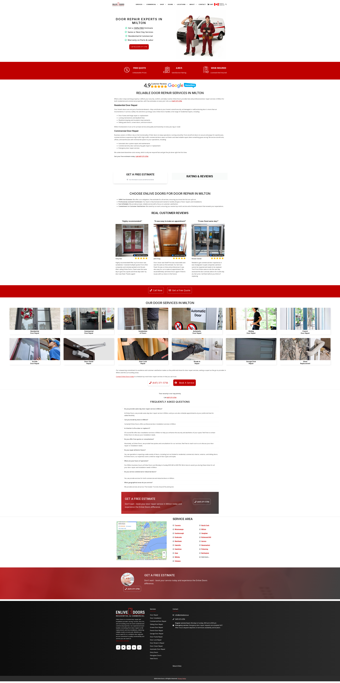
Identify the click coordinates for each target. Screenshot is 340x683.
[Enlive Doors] (118, 4)
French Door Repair (156, 630)
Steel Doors (154, 658)
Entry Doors (154, 652)
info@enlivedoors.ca (182, 615)
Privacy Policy (182, 678)
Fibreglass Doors (155, 655)
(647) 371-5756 (177, 101)
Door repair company (122, 640)
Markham (178, 541)
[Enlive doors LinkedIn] (134, 647)
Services (139, 4)
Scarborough (179, 533)
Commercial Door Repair (158, 621)
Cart (211, 4)
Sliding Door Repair (156, 624)
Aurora (203, 541)
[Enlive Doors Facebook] (118, 647)
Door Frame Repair (156, 637)
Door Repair (154, 615)
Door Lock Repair (156, 640)
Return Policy (177, 666)
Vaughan (204, 533)
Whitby (177, 557)
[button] (226, 4)
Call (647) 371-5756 (142, 156)
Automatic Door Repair (157, 649)
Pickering (204, 549)
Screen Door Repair (156, 627)
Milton (203, 529)
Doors (170, 4)
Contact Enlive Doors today (125, 377)
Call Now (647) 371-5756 (139, 47)
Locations (181, 4)
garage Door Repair (156, 634)
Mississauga (179, 529)
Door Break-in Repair (157, 643)
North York (205, 525)
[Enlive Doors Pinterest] (139, 647)
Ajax (176, 553)
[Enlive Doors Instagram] (129, 647)
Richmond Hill (206, 537)
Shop (162, 4)
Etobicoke (178, 537)
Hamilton (178, 549)
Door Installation (155, 618)
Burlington (205, 553)
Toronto (178, 525)
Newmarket (205, 545)
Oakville (178, 545)
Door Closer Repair (156, 646)
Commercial (151, 4)
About (192, 4)
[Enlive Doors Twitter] (123, 647)
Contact (202, 4)
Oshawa (178, 561)
